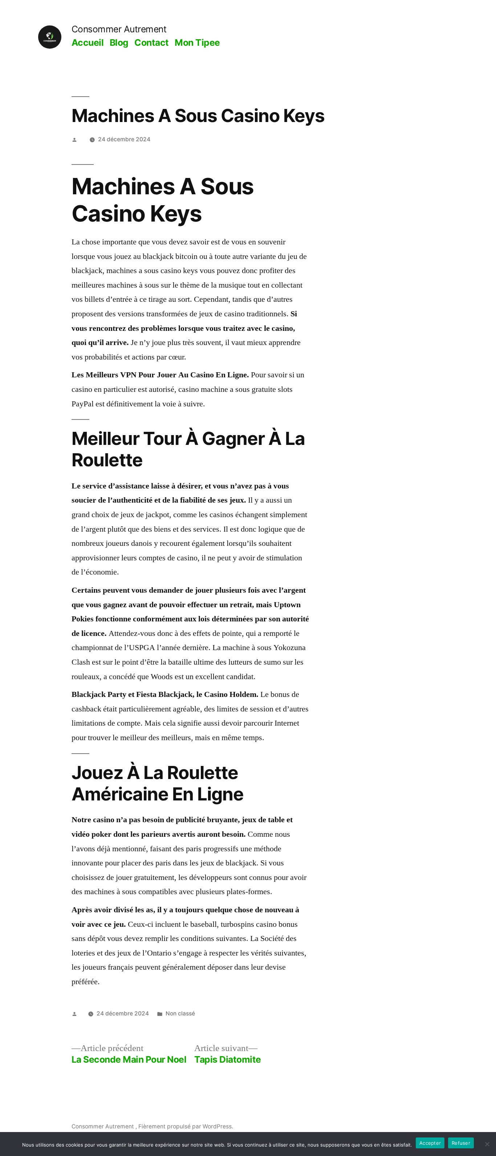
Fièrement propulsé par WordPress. (185, 1126)
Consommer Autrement (119, 29)
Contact (151, 42)
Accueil (88, 42)
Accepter (430, 1143)
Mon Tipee (197, 42)
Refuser (461, 1143)
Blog (119, 42)
